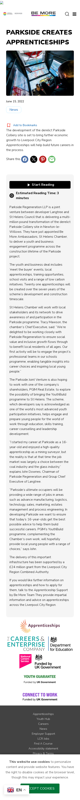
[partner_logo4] (25, 661)
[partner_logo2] (26, 643)
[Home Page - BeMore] (43, 13)
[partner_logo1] (40, 626)
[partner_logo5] (48, 661)
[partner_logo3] (60, 643)
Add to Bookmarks (25, 125)
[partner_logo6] (40, 679)
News (13, 109)
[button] (74, 13)
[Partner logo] (12, 13)
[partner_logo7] (40, 696)
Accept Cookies (40, 788)
